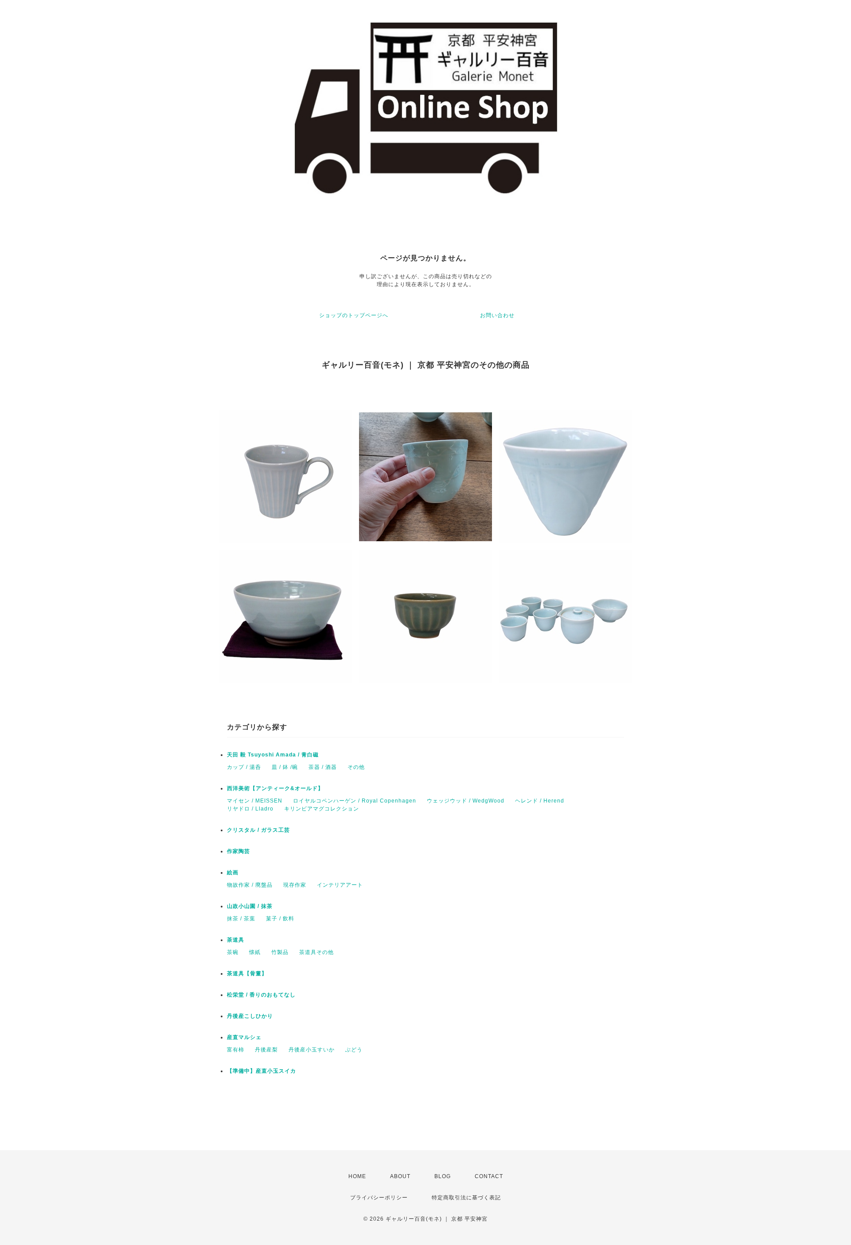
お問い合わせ (497, 315)
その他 (356, 767)
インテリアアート (340, 885)
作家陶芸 (238, 851)
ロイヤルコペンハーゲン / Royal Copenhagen (354, 801)
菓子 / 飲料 (280, 918)
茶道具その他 (316, 952)
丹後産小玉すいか (312, 1050)
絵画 (232, 872)
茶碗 (232, 952)
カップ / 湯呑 (244, 767)
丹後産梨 (266, 1050)
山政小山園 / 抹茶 (250, 906)
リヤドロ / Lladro (250, 809)
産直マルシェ (244, 1037)
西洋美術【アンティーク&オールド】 (275, 788)
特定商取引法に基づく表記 (466, 1198)
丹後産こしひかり (250, 1016)
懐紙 (255, 952)
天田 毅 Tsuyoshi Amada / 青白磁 (273, 755)
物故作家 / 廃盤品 (250, 885)
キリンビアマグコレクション (321, 809)
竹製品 (280, 952)
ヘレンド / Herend (539, 801)
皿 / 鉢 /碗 (285, 767)
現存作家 (294, 885)
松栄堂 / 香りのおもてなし (261, 995)
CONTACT (489, 1176)
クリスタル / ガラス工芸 (258, 830)
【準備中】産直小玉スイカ (261, 1071)
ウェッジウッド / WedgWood (465, 801)
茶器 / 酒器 (322, 767)
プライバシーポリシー (379, 1198)
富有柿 (235, 1050)
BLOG (442, 1176)
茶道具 (235, 940)
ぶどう (354, 1050)
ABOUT (400, 1176)
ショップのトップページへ (353, 315)
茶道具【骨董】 (247, 973)
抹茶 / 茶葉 (241, 918)
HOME (357, 1176)
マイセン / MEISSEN (254, 801)
